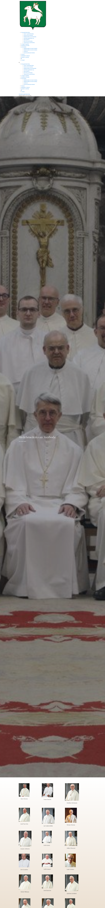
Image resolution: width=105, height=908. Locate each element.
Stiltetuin (26, 51)
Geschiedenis (26, 39)
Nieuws (23, 54)
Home (20, 94)
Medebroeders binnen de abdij (30, 48)
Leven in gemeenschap (29, 33)
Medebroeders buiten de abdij (30, 49)
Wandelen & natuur (25, 55)
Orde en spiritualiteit (28, 35)
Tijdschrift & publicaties (29, 42)
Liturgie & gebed (25, 44)
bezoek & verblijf (25, 57)
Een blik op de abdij (28, 41)
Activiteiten (23, 47)
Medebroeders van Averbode (30, 36)
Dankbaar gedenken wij (29, 38)
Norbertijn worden (25, 45)
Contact (23, 60)
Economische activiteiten (29, 52)
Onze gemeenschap (25, 32)
